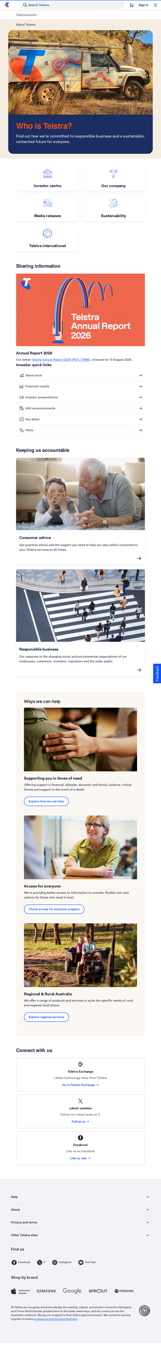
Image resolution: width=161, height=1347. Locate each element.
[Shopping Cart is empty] (131, 5)
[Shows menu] (155, 5)
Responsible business (38, 649)
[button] (157, 673)
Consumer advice (35, 537)
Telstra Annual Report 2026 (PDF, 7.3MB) (60, 360)
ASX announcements (40, 408)
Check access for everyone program (54, 909)
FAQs (29, 430)
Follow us (78, 1121)
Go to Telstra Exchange (78, 1085)
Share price (34, 375)
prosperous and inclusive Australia (55, 1319)
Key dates (32, 419)
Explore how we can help (46, 801)
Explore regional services (46, 1017)
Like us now (78, 1158)
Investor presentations (42, 397)
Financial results (37, 386)
